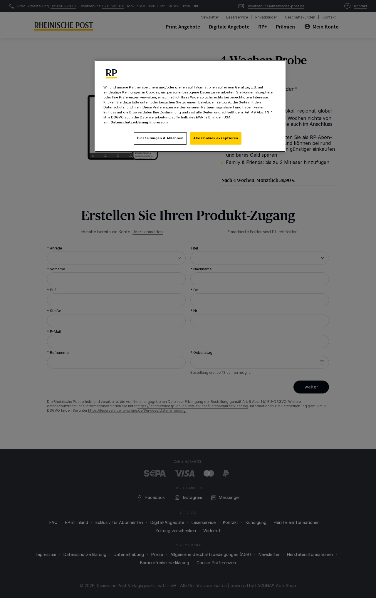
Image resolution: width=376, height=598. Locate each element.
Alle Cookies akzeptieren (215, 138)
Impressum (159, 122)
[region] (190, 106)
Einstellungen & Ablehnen (160, 138)
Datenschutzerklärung (129, 122)
